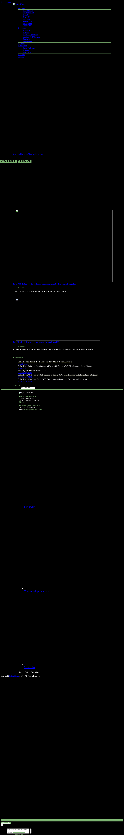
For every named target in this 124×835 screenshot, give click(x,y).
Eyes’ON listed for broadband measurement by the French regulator (45, 284)
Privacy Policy (24, 672)
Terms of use (35, 672)
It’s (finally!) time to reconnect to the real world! (36, 342)
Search (3, 830)
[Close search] (2, 825)
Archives (16, 388)
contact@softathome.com (33, 410)
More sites (22, 402)
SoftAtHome (14, 676)
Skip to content (6, 2)
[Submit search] (30, 829)
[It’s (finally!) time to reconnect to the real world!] (58, 340)
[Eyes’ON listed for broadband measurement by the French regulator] (64, 281)
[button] (28, 154)
